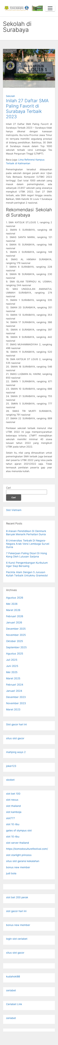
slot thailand (13, 805)
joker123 (11, 766)
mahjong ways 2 (16, 752)
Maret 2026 (13, 610)
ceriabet (11, 990)
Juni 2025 (12, 666)
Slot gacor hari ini (16, 724)
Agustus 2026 (14, 597)
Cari (8, 487)
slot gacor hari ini (16, 911)
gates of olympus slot (19, 830)
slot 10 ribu (12, 824)
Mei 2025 (12, 672)
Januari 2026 (14, 622)
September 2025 (16, 647)
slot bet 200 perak (17, 897)
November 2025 (16, 634)
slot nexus (12, 799)
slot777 (10, 818)
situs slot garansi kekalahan (22, 861)
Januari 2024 (14, 690)
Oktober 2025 (14, 641)
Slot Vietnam (13, 510)
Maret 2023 (13, 709)
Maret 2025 (13, 678)
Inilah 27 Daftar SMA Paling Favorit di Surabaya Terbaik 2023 (27, 108)
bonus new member (18, 867)
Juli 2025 (11, 659)
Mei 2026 (12, 603)
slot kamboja (13, 812)
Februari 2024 (14, 684)
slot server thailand (17, 842)
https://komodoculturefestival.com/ (27, 848)
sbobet (10, 779)
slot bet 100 (13, 793)
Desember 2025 (16, 628)
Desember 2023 (16, 697)
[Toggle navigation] (50, 8)
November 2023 (16, 703)
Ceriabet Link (14, 1004)
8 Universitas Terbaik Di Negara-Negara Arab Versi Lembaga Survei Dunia (27, 544)
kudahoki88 (13, 976)
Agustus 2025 (14, 653)
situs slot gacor (15, 738)
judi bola (11, 873)
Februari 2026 (14, 616)
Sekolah (10, 96)
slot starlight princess (19, 855)
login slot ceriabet (16, 938)
